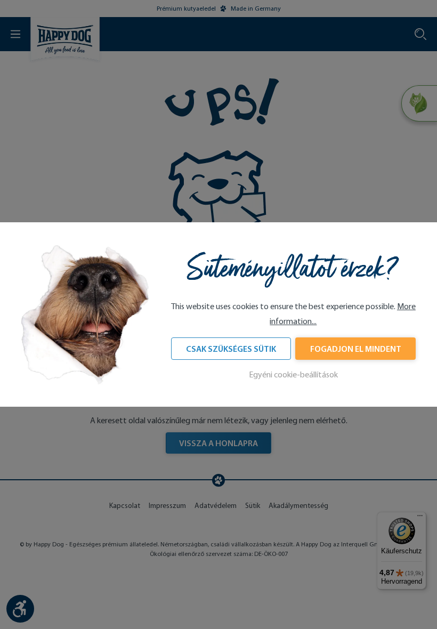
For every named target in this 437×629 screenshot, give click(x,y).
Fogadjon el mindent (355, 348)
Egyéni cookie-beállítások (293, 374)
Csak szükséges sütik (231, 348)
